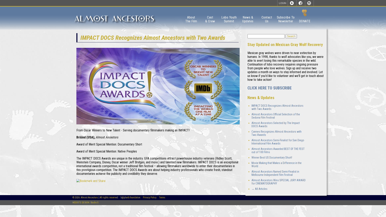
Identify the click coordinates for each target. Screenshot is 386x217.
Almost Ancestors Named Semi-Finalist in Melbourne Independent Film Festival (275, 173)
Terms (162, 197)
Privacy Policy (149, 197)
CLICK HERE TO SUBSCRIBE (269, 88)
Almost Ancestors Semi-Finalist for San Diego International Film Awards (278, 142)
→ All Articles (259, 188)
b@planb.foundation (130, 197)
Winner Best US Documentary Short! (272, 157)
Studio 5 (94, 202)
